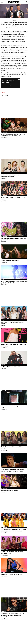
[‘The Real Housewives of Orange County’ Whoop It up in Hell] (14, 542)
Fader (3, 92)
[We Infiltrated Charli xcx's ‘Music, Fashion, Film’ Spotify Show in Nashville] (14, 272)
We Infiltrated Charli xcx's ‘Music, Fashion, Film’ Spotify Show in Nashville (14, 282)
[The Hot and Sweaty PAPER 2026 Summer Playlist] (14, 312)
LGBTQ (14, 20)
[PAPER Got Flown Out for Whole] (14, 251)
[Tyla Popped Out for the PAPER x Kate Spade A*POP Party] (14, 335)
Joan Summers (5, 450)
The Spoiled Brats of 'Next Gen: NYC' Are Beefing (12, 447)
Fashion (3, 342)
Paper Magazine (5, 618)
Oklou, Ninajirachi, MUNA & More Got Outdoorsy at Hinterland (11, 175)
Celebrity (3, 611)
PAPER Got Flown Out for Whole (10, 260)
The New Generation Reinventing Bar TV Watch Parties (14, 198)
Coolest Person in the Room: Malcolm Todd (13, 469)
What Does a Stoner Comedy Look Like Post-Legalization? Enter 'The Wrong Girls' (13, 134)
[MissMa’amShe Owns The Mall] (14, 480)
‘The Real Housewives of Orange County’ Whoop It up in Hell (12, 552)
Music (2, 258)
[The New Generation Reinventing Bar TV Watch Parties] (14, 188)
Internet (3, 364)
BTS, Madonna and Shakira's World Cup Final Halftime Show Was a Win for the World (13, 530)
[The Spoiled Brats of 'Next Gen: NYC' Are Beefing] (14, 437)
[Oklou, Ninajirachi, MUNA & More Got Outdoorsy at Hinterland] (14, 165)
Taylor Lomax (4, 137)
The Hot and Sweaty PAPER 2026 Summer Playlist (12, 322)
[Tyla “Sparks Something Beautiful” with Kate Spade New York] (14, 229)
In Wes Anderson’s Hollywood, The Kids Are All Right (14, 406)
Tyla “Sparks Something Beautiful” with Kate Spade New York (13, 239)
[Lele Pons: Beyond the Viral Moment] (14, 357)
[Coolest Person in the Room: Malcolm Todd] (14, 460)
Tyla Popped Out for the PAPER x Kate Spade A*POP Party (13, 345)
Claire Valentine (9, 27)
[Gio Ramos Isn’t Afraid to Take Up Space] (14, 565)
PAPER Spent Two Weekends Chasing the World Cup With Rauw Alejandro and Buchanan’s (12, 615)
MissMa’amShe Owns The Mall (9, 490)
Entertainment (4, 132)
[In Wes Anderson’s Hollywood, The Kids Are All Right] (14, 396)
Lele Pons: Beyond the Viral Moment (11, 366)
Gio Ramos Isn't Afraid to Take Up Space (12, 574)
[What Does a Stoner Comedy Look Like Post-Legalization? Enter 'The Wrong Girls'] (14, 124)
